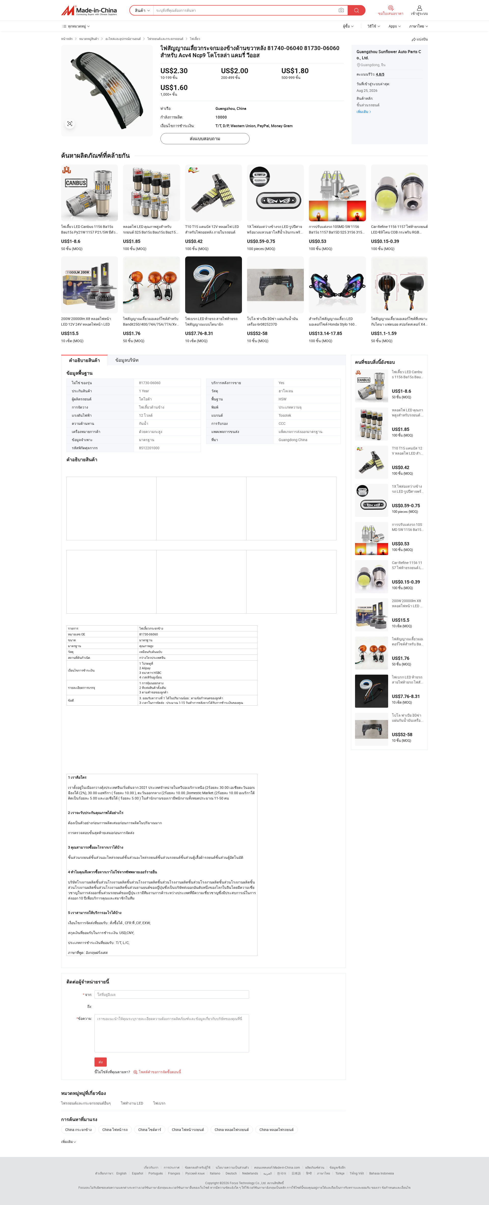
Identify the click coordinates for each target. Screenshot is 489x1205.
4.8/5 (380, 74)
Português (155, 1173)
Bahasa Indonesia (381, 1173)
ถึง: (89, 1006)
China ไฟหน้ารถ (115, 1129)
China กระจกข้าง (78, 1129)
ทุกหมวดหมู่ (77, 26)
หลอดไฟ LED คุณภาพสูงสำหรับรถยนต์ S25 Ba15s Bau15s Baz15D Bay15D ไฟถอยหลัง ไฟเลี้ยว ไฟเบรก (408, 413)
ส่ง (101, 1061)
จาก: (87, 994)
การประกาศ (172, 1167)
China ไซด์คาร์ (149, 1129)
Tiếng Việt (357, 1173)
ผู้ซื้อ (346, 26)
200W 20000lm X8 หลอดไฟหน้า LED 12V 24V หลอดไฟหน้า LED (407, 603)
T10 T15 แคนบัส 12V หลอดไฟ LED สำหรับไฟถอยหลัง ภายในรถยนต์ (407, 451)
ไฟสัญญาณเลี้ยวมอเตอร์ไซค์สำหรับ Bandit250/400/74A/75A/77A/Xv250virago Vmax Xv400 (408, 641)
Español (137, 1173)
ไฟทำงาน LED (132, 1103)
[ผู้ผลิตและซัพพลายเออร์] (89, 10)
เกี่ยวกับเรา (151, 1167)
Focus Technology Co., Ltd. (248, 1183)
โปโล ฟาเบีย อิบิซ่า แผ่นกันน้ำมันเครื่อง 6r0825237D (407, 718)
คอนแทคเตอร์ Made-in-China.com (277, 1167)
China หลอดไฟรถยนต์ (232, 1129)
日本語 (296, 1173)
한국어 (281, 1173)
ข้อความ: (84, 1018)
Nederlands (250, 1173)
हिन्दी (309, 1173)
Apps (393, 26)
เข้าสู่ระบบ (419, 13)
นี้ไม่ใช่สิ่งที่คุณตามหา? (112, 1071)
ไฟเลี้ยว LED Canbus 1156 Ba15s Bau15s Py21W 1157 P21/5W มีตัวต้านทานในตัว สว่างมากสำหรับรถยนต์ (408, 374)
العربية (267, 1173)
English (121, 1173)
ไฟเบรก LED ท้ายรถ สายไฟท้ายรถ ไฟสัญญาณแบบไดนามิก (408, 680)
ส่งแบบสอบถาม (205, 138)
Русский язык (195, 1173)
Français (174, 1173)
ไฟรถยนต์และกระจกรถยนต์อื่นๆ (86, 1103)
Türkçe (339, 1173)
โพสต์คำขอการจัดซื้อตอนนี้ (157, 1071)
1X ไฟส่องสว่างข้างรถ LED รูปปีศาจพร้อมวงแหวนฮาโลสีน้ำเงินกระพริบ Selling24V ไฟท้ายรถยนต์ (407, 489)
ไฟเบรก (159, 1103)
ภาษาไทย (323, 1173)
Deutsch (231, 1173)
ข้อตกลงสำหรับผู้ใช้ (197, 1167)
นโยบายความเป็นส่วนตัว (232, 1167)
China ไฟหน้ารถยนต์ (188, 1129)
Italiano (215, 1173)
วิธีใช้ (372, 26)
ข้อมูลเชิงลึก (337, 1167)
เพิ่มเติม (362, 111)
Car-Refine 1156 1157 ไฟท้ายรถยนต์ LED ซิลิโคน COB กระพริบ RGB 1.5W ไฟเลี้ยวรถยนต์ (408, 565)
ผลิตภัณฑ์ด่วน (314, 1167)
